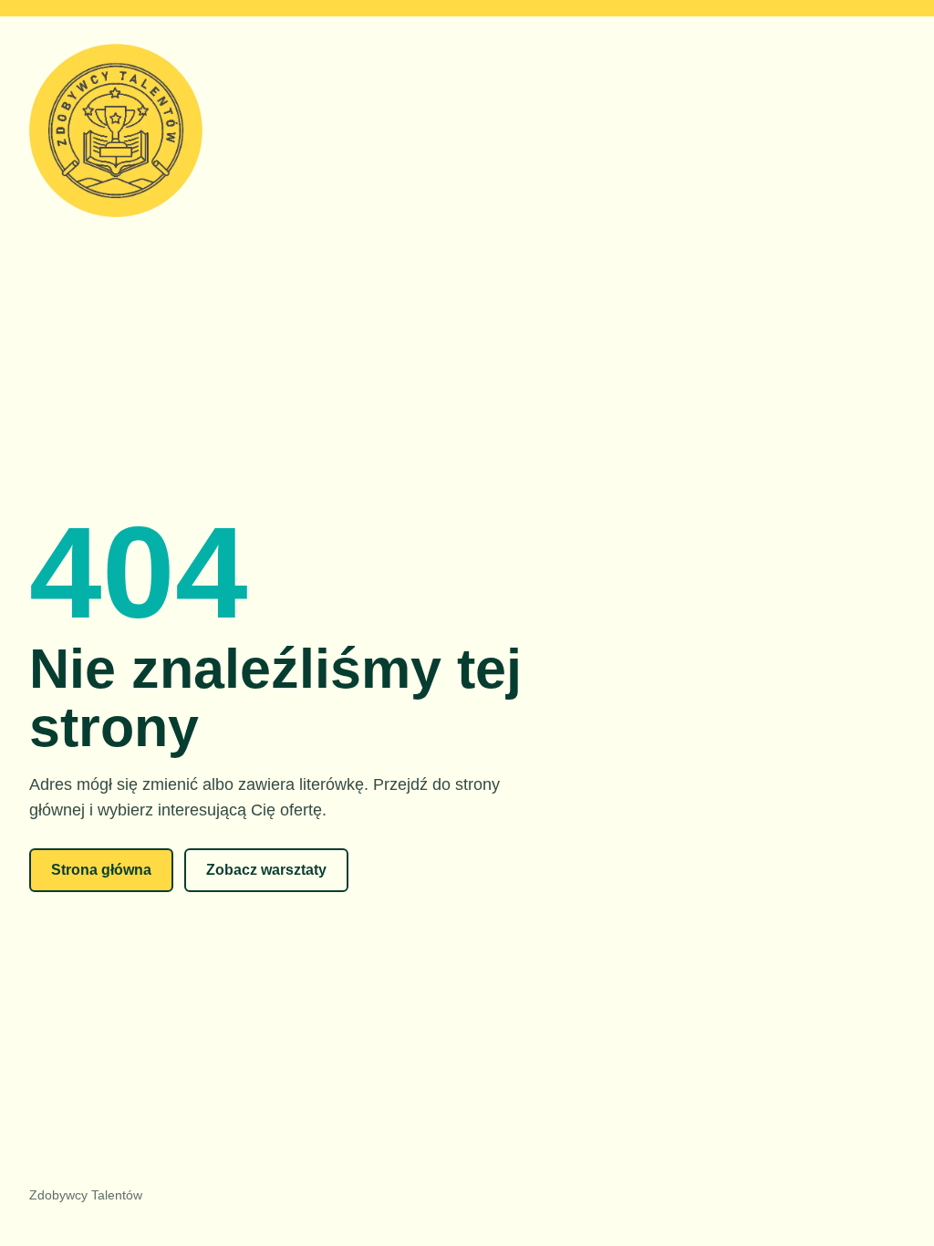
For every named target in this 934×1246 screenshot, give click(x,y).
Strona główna (101, 869)
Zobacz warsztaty (266, 869)
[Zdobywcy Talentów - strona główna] (467, 132)
